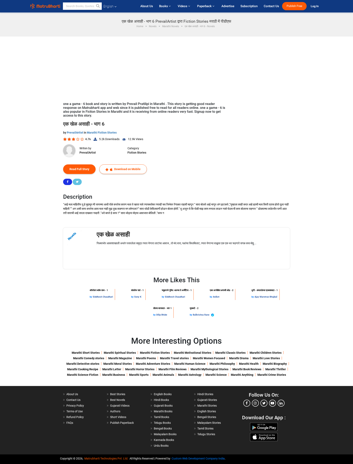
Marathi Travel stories (174, 358)
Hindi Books (161, 400)
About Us (146, 6)
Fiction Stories (136, 152)
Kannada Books (164, 440)
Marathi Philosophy (222, 363)
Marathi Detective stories (82, 363)
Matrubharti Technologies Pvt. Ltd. (107, 458)
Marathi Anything (242, 374)
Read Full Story (79, 169)
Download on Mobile (127, 169)
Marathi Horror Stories (139, 369)
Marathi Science (216, 374)
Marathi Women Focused (209, 358)
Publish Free (294, 6)
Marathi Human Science (190, 363)
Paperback (204, 6)
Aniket (216, 297)
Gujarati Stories (207, 400)
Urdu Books (161, 445)
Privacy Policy (75, 405)
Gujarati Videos (120, 405)
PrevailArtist (75, 132)
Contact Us (271, 6)
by (91, 297)
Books (164, 6)
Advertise (227, 6)
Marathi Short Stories (86, 352)
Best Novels (117, 400)
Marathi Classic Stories (230, 352)
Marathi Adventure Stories (153, 363)
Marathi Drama (239, 358)
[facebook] (246, 403)
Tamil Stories (205, 428)
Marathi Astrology (189, 374)
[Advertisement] (176, 67)
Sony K (137, 297)
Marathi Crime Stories (271, 374)
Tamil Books (161, 417)
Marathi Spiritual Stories (120, 352)
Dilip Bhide (161, 314)
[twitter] (263, 403)
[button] (98, 6)
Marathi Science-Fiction (82, 374)
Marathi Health (249, 363)
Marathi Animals (163, 374)
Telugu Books (162, 422)
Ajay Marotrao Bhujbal (266, 297)
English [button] (108, 6)
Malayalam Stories (209, 422)
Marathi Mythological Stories (209, 369)
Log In (315, 6)
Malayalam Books (165, 434)
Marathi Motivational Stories (192, 352)
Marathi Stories (207, 405)
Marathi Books (163, 411)
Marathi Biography (275, 363)
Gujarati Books (163, 405)
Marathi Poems (146, 358)
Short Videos (118, 417)
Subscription (249, 6)
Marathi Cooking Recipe (82, 369)
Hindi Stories (205, 394)
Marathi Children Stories (266, 352)
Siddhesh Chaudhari (103, 297)
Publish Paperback (122, 422)
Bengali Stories (206, 417)
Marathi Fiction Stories (102, 132)
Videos (183, 6)
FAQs (69, 422)
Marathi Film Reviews (173, 369)
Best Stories (117, 394)
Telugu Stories (206, 434)
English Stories (206, 411)
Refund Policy (75, 417)
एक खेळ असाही (113, 234)
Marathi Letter (111, 369)
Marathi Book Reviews (246, 369)
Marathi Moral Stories (117, 363)
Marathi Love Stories (266, 358)
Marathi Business (113, 374)
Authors (115, 411)
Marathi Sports (139, 374)
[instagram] (255, 403)
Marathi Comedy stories (88, 358)
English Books (163, 394)
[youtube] (272, 403)
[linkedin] (281, 403)
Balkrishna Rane (201, 314)
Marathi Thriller (275, 369)
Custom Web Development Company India (198, 458)
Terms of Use (74, 411)
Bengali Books (163, 428)
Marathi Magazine (120, 358)
